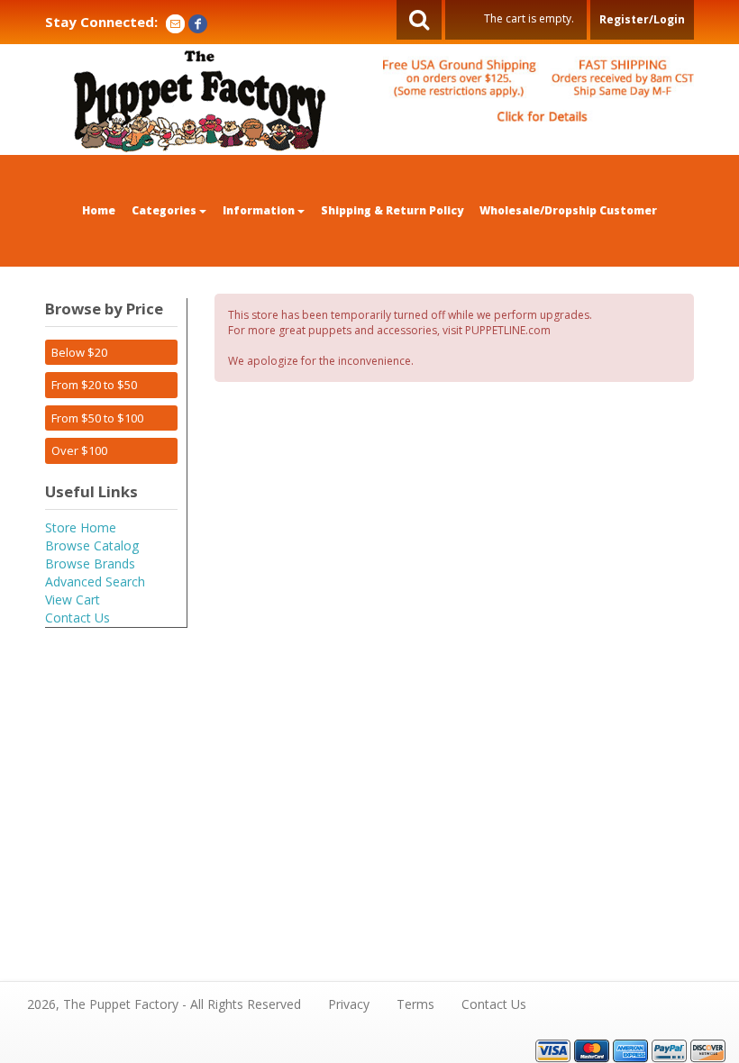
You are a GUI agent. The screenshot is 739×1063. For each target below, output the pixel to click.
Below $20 (79, 352)
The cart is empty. (529, 18)
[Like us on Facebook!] (197, 22)
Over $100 (79, 450)
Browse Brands (90, 563)
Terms (415, 1004)
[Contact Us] (175, 22)
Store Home (80, 527)
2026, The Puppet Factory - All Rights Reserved (164, 1004)
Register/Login (642, 19)
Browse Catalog (92, 545)
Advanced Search (95, 581)
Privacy (349, 1004)
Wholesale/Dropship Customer (568, 210)
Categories (165, 210)
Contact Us (77, 617)
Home (98, 210)
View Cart (72, 599)
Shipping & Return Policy (392, 210)
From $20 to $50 (94, 385)
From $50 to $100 (97, 418)
